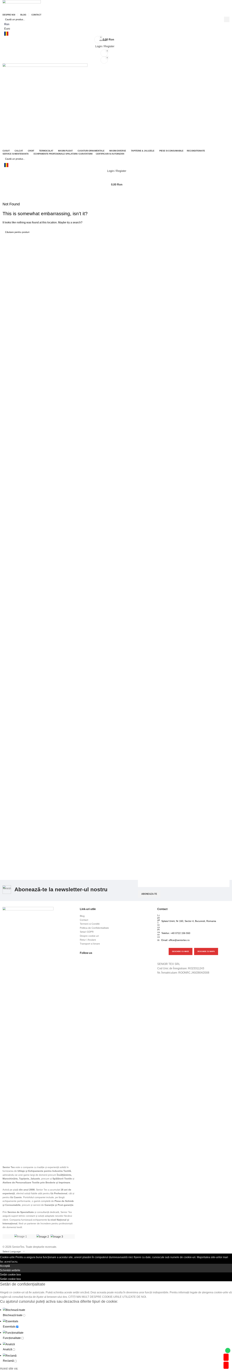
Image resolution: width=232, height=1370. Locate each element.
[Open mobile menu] (116, 191)
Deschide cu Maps (206, 951)
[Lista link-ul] (116, 916)
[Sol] (57, 1236)
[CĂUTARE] (226, 19)
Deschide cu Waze (180, 951)
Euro (7, 28)
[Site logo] (22, 6)
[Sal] (43, 1236)
